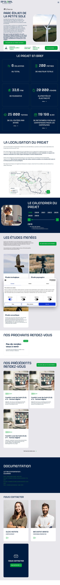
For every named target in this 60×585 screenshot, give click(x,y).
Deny (13, 304)
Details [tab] (30, 283)
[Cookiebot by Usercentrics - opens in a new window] (50, 280)
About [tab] (47, 283)
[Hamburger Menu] (58, 2)
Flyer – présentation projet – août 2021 (13, 476)
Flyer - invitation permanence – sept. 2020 (13, 485)
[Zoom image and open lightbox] (48, 192)
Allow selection (30, 304)
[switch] (23, 299)
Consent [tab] (12, 283)
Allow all (47, 304)
